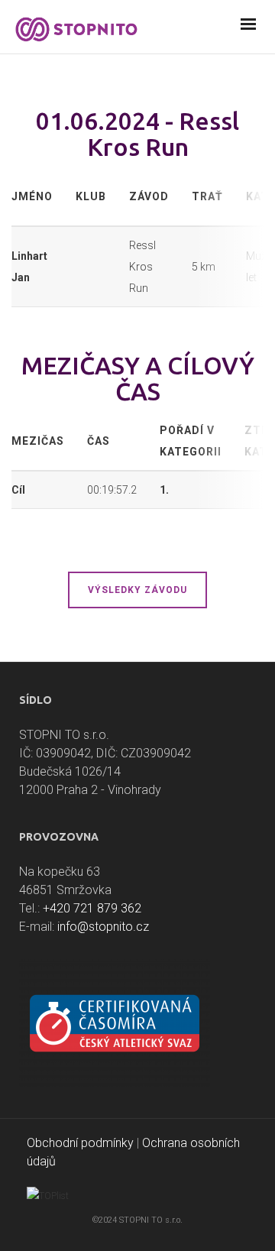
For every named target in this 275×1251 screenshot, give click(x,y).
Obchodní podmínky (80, 1143)
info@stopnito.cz (103, 926)
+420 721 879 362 (92, 908)
